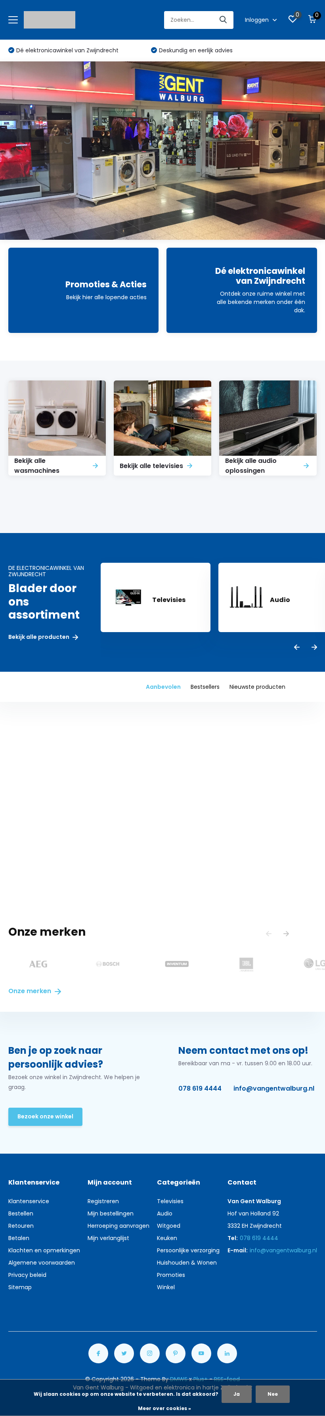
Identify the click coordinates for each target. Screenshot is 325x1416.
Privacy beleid (27, 1275)
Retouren (21, 1226)
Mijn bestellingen (111, 1213)
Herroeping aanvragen (118, 1226)
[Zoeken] (223, 20)
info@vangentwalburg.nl (273, 1088)
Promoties (171, 1275)
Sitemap (20, 1287)
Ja (236, 1394)
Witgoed (168, 1226)
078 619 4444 (200, 1088)
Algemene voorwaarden (41, 1263)
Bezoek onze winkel (45, 1116)
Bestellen (20, 1213)
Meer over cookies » (164, 1408)
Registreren (103, 1201)
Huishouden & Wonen (187, 1263)
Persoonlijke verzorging (188, 1250)
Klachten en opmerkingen (44, 1250)
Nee (273, 1394)
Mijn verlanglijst (108, 1238)
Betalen (18, 1238)
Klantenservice (28, 1201)
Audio (164, 1213)
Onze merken (30, 991)
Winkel (166, 1287)
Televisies (170, 1201)
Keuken (167, 1238)
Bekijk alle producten (39, 637)
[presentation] (297, 648)
